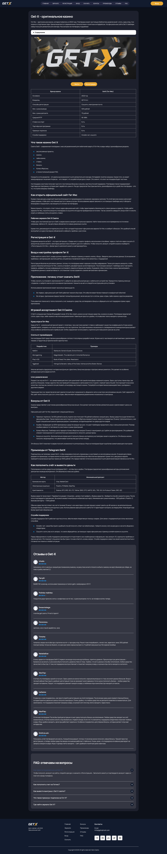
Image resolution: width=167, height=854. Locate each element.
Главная (46, 3)
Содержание (40, 32)
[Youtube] (108, 838)
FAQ (126, 3)
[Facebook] (102, 838)
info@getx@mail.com (102, 830)
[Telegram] (97, 838)
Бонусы (96, 3)
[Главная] (7, 3)
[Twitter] (114, 838)
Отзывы (118, 3)
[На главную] (44, 824)
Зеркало (55, 3)
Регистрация (67, 3)
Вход (78, 3)
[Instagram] (120, 838)
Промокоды (107, 3)
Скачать (86, 3)
